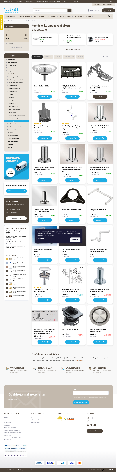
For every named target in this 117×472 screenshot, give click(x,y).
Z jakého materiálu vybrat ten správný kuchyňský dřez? (15, 246)
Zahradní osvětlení (13, 141)
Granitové (11, 94)
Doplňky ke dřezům (13, 106)
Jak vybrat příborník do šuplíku (14, 241)
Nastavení (41, 238)
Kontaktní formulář (16, 218)
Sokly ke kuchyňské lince (14, 88)
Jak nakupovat (19, 1)
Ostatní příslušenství (13, 138)
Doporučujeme (37, 57)
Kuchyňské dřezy (13, 91)
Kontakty (6, 1)
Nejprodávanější (69, 57)
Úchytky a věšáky (12, 62)
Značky (10, 147)
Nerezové (11, 97)
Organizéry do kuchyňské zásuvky (17, 77)
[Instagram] (91, 425)
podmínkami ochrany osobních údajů (96, 397)
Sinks (81, 360)
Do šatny (10, 132)
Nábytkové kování (12, 71)
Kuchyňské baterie (13, 124)
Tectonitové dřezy (13, 103)
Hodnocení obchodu (36, 422)
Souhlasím (75, 239)
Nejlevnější (48, 57)
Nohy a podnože (12, 65)
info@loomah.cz (15, 209)
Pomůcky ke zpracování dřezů (16, 121)
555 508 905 (13, 213)
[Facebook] (88, 425)
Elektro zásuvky (12, 59)
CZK (108, 1)
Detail (100, 96)
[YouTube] (95, 425)
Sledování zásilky (8, 435)
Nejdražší (58, 57)
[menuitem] (11, 16)
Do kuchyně (11, 74)
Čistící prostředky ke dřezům (16, 118)
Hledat (69, 10)
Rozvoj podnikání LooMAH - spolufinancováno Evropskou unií (15, 438)
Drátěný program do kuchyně (16, 79)
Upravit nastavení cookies (37, 469)
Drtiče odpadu (12, 112)
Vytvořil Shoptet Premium (95, 469)
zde (53, 235)
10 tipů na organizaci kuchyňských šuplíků (14, 231)
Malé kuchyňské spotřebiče (15, 129)
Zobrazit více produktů (72, 49)
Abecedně (80, 57)
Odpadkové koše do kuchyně (16, 82)
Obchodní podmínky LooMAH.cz (58, 1)
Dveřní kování (11, 68)
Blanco (77, 360)
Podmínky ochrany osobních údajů (12, 432)
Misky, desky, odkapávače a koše (17, 115)
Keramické (11, 100)
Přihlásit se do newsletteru (80, 402)
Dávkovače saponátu (14, 109)
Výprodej (10, 144)
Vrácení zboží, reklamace (42, 1)
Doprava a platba (29, 1)
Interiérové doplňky (13, 135)
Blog (12, 1)
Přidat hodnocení (12, 191)
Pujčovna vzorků (35, 420)
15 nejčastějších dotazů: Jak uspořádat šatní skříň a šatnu (16, 237)
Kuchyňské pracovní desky (15, 126)
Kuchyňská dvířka (13, 85)
